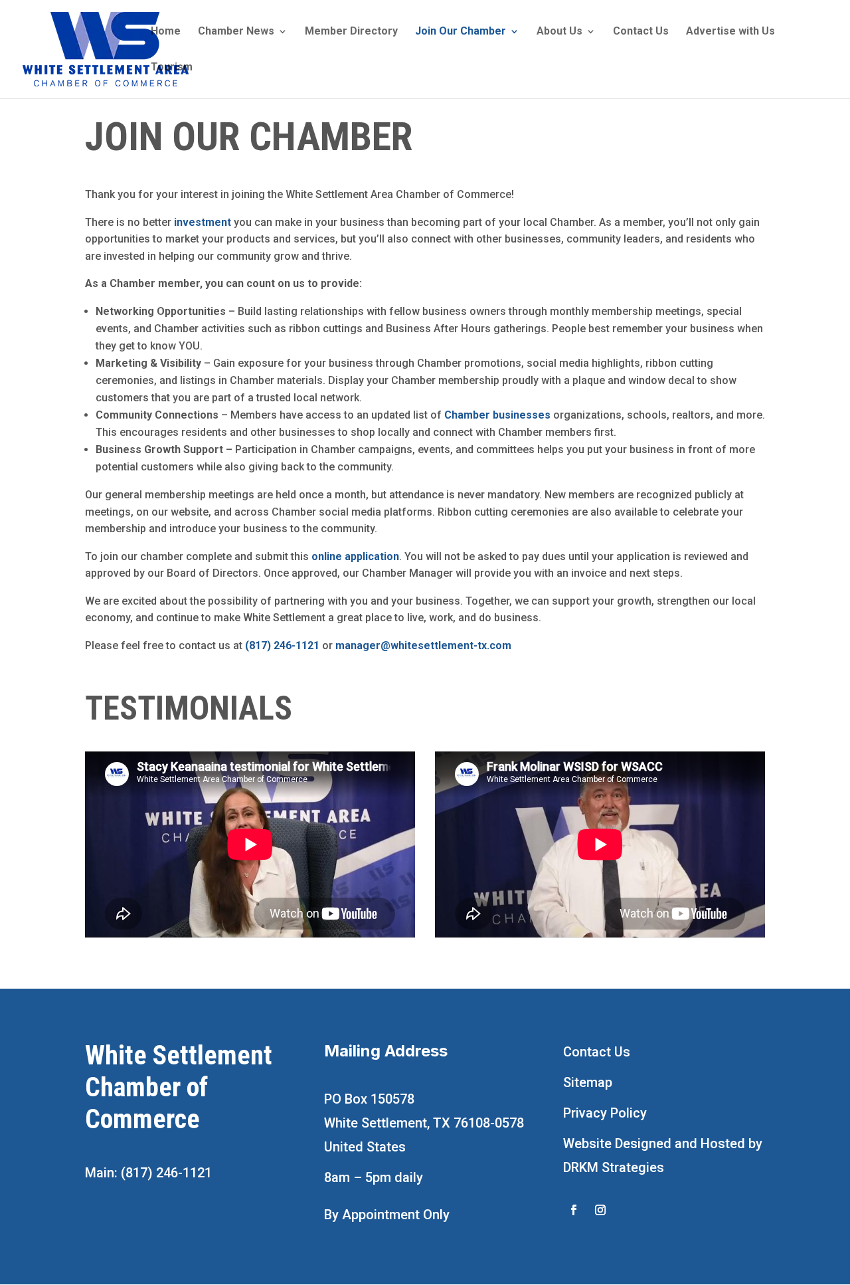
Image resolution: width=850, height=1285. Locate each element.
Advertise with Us (730, 32)
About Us (559, 32)
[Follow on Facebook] (573, 1210)
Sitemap (587, 1082)
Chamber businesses (497, 415)
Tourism (172, 67)
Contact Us (641, 32)
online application (355, 556)
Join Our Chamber (460, 32)
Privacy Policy (605, 1113)
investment (202, 222)
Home (166, 32)
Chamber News (236, 32)
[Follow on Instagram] (600, 1210)
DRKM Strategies (613, 1167)
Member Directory (351, 32)
